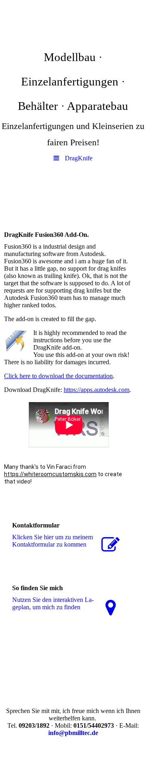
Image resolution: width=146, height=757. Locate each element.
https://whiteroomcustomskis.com (50, 474)
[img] (73, 22)
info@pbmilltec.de (73, 732)
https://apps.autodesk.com (96, 389)
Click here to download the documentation (58, 375)
